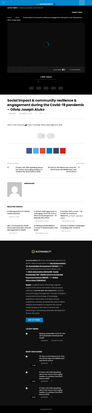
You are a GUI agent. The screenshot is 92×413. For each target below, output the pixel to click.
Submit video (77, 12)
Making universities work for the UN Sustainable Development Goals (52, 335)
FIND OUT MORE (34, 320)
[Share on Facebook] (29, 151)
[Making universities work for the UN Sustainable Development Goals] (31, 338)
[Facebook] (44, 12)
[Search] (87, 3)
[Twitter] (49, 12)
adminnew (12, 114)
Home (9, 17)
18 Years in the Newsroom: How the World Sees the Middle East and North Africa (62, 169)
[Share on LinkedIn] (49, 151)
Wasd (17, 17)
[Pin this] (63, 151)
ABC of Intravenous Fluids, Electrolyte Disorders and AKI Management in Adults (19, 228)
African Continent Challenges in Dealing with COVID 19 (72, 227)
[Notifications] (58, 12)
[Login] (62, 12)
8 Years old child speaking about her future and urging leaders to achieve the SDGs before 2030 (29, 169)
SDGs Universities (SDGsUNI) (40, 272)
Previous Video (13, 163)
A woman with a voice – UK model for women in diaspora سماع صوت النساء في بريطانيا (71, 214)
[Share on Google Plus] (42, 151)
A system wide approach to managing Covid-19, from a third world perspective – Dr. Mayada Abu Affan (45, 214)
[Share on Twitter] (36, 151)
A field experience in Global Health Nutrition (18, 212)
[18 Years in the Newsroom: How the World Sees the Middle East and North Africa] (81, 169)
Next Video (80, 163)
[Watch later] (53, 12)
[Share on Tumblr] (56, 151)
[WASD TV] (46, 4)
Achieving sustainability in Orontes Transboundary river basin (46, 228)
